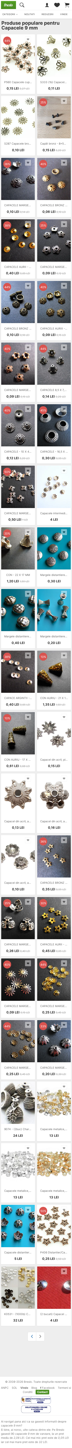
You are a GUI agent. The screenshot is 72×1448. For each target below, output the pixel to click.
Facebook (48, 1387)
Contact (42, 1392)
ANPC (5, 1387)
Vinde (24, 1387)
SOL (14, 1387)
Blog (34, 1387)
